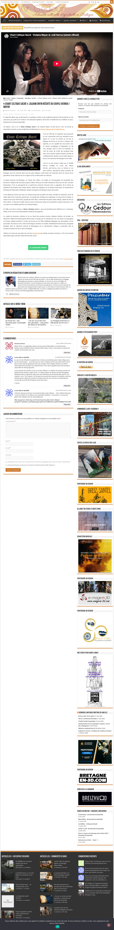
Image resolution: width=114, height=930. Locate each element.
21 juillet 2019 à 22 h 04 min (63, 357)
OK (58, 927)
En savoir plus (68, 259)
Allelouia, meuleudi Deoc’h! (86, 728)
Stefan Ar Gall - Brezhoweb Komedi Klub (91, 828)
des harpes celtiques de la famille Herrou (51, 129)
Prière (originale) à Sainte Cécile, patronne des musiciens (24, 914)
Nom (8, 441)
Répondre (67, 352)
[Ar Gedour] (57, 11)
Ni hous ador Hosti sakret (86, 716)
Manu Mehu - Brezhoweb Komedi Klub (90, 819)
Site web (8, 455)
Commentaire (10, 421)
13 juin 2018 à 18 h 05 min (63, 343)
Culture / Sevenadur (17, 98)
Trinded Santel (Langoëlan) (86, 721)
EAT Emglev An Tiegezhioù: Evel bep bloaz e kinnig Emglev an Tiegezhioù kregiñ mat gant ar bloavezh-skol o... (96, 885)
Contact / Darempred (61, 2)
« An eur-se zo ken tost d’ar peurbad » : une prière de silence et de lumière (38, 323)
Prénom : (81, 108)
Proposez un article (38, 2)
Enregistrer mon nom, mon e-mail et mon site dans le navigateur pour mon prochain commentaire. (39, 462)
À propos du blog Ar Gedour (10, 2)
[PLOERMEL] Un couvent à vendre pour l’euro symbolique (24, 863)
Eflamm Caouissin (10, 110)
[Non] (111, 924)
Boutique (95, 20)
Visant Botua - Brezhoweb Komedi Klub (90, 814)
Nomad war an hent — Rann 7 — (88, 840)
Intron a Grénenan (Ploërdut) (87, 718)
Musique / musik (30, 98)
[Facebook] (91, 2)
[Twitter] (93, 2)
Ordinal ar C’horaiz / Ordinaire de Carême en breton (94, 731)
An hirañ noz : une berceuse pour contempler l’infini (16, 323)
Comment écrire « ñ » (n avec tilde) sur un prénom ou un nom (25, 875)
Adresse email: (83, 117)
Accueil (4, 20)
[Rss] (89, 2)
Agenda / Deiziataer (70, 20)
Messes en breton (14, 20)
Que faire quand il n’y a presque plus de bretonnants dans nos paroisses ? (63, 886)
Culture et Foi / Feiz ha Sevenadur (34, 20)
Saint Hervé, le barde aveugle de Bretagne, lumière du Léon (42, 27)
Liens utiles (50, 2)
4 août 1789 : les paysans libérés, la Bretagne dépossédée (62, 863)
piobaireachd (37, 233)
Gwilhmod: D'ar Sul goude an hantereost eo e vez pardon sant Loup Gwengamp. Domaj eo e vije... (98, 893)
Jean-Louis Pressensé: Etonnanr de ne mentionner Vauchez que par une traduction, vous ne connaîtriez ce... (97, 878)
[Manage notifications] (109, 925)
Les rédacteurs (25, 2)
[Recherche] (111, 2)
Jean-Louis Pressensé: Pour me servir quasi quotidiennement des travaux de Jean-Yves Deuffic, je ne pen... (97, 870)
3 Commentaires (35, 110)
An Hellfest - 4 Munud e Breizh (87, 824)
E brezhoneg (106, 20)
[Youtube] (95, 2)
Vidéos (84, 20)
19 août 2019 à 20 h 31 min (63, 390)
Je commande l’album (38, 247)
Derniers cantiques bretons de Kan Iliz (93, 713)
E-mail (8, 448)
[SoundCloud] (98, 2)
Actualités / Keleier (54, 20)
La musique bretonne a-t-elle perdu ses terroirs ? (60, 322)
